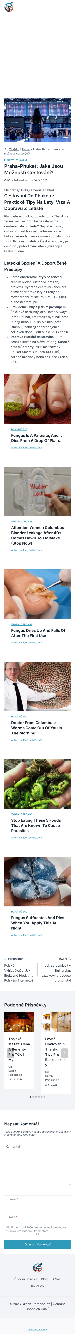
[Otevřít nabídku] (67, 7)
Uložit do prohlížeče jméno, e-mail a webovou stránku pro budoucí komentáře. (37, 1229)
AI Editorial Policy (37, 1329)
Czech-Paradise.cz (19, 180)
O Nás (56, 1279)
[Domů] (5, 149)
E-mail (11, 1217)
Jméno (12, 1199)
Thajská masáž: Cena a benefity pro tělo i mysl (19, 1049)
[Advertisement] (37, 53)
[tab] (30, 1097)
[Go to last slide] (10, 1053)
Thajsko (21, 160)
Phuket (9, 160)
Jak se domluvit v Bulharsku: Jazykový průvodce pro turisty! (56, 970)
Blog (44, 1279)
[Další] (64, 1053)
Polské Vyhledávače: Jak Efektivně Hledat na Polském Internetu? (18, 970)
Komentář (14, 1146)
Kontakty (37, 1286)
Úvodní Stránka (25, 1279)
